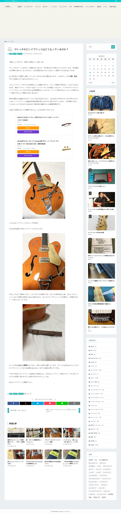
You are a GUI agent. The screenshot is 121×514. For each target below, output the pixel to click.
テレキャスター (93, 481)
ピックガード (92, 488)
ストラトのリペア (96, 397)
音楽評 (94, 445)
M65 (92, 354)
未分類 (93, 441)
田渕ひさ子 (97, 497)
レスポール (92, 494)
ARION (91, 460)
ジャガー (98, 472)
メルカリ (94, 421)
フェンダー (102, 488)
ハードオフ (95, 413)
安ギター (94, 429)
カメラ (99, 466)
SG (96, 460)
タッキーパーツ (106, 478)
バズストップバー (94, 485)
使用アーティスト (96, 425)
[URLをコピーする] (74, 403)
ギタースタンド (107, 466)
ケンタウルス (107, 469)
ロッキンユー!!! (101, 494)
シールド (91, 472)
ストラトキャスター (94, 478)
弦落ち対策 (95, 433)
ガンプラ (94, 374)
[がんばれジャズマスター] (8, 7)
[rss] (116, 1)
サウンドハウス (28, 131)
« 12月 (90, 82)
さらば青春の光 (103, 460)
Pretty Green (95, 358)
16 (90, 72)
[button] (13, 403)
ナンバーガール (96, 409)
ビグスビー (104, 485)
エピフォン (103, 463)
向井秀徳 (110, 494)
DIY (10, 53)
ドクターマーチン (96, 401)
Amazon (28, 128)
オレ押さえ (92, 466)
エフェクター (95, 370)
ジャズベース (107, 472)
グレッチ (20, 53)
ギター (14, 53)
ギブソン (91, 469)
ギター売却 (94, 382)
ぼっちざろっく (93, 463)
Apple (93, 346)
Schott (93, 362)
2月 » (113, 82)
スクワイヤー (103, 475)
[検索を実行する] (113, 47)
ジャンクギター (96, 393)
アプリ (93, 366)
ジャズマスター (93, 475)
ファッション (95, 417)
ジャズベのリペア (97, 389)
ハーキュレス (103, 481)
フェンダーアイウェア (95, 491)
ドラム (93, 405)
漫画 (90, 497)
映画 (93, 437)
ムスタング (106, 491)
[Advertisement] (60, 25)
